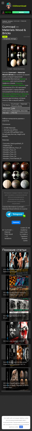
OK (21, 427)
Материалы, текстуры (9, 38)
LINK (13, 108)
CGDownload (19, 6)
